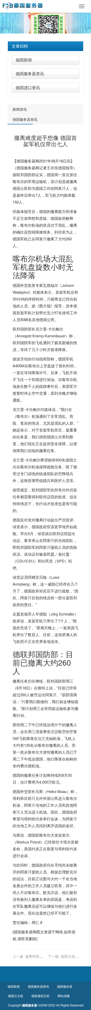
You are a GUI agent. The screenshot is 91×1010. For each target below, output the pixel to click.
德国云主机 (15, 996)
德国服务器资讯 (30, 73)
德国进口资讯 (28, 87)
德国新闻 (24, 60)
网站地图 (64, 996)
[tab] (45, 46)
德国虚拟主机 (40, 996)
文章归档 (20, 46)
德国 (62, 167)
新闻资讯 (20, 109)
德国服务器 (25, 160)
